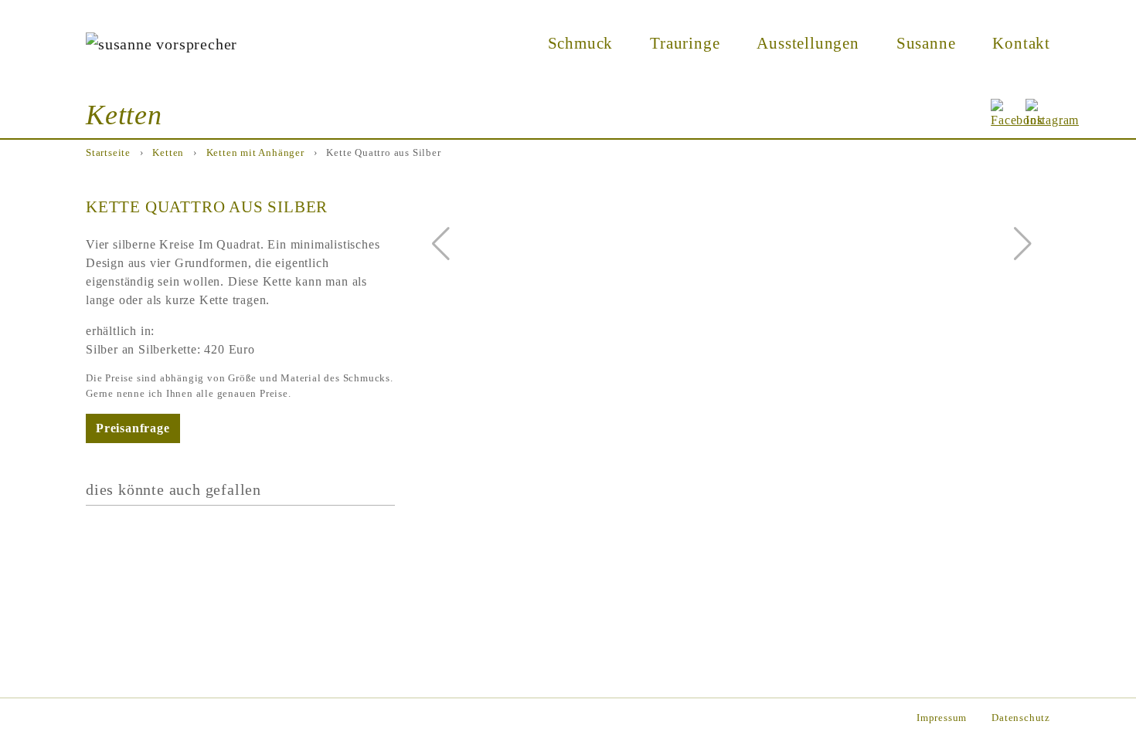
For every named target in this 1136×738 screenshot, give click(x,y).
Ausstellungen (808, 43)
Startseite (108, 152)
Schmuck (581, 43)
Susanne (926, 43)
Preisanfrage (133, 428)
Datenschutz (1020, 718)
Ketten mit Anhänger (255, 152)
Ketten (168, 152)
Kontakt (1021, 43)
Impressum (942, 718)
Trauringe (684, 43)
